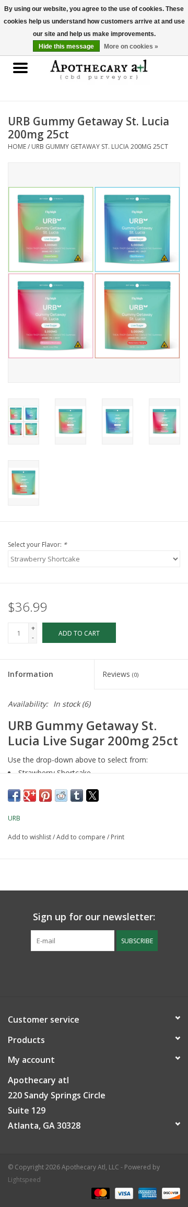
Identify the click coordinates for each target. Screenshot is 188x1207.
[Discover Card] (169, 1192)
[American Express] (146, 1192)
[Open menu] (20, 67)
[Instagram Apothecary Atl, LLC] (103, 972)
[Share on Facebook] (14, 795)
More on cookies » (131, 46)
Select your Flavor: (37, 544)
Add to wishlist (30, 837)
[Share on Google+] (30, 795)
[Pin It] (45, 795)
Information (30, 674)
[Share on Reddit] (61, 795)
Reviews (120, 674)
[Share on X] (92, 795)
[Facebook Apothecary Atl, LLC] (84, 972)
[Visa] (123, 1192)
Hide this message (66, 46)
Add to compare (81, 837)
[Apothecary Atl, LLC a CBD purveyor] (114, 68)
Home (17, 146)
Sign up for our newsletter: (94, 916)
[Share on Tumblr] (76, 795)
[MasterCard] (99, 1192)
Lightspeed (24, 1179)
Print (117, 837)
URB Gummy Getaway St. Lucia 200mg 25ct (99, 146)
